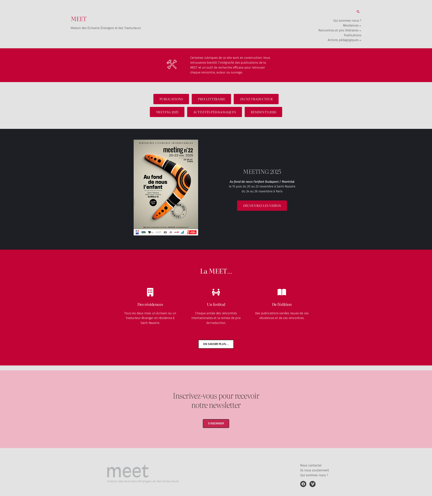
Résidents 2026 (263, 111)
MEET (79, 18)
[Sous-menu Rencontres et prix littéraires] (360, 30)
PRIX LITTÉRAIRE (211, 98)
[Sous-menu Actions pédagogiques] (360, 40)
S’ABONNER (216, 423)
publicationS (171, 98)
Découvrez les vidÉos (262, 205)
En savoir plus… (215, 344)
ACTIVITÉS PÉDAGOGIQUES (214, 111)
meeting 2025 (167, 111)
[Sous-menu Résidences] (360, 26)
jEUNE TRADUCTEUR (256, 98)
